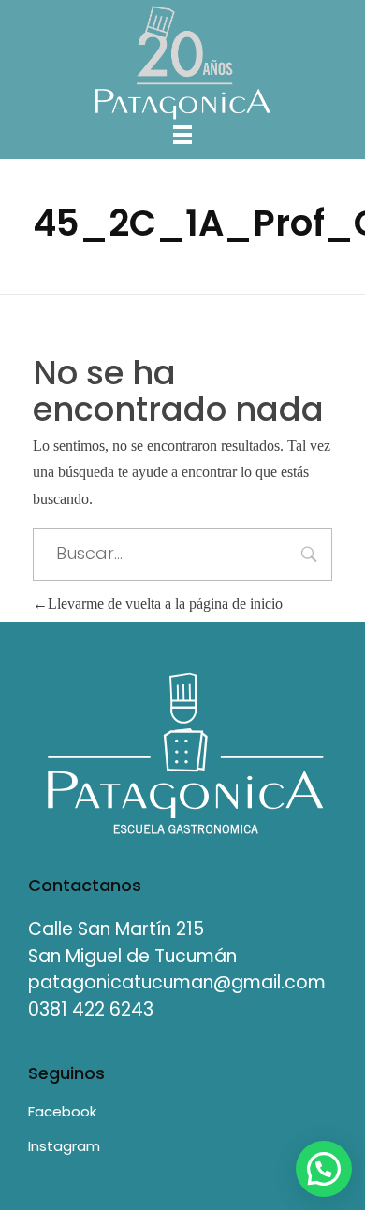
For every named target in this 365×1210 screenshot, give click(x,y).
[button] (324, 1169)
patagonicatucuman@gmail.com (177, 982)
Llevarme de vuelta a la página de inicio (165, 604)
